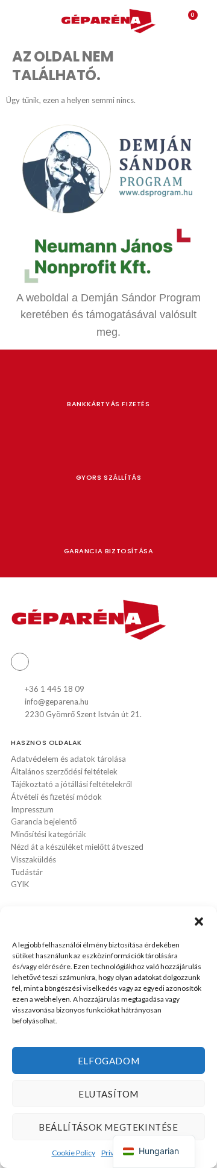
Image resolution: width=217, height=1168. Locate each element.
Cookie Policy (73, 1152)
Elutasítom (108, 1093)
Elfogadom (108, 1060)
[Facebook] (20, 662)
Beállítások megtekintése (108, 1127)
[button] (199, 921)
